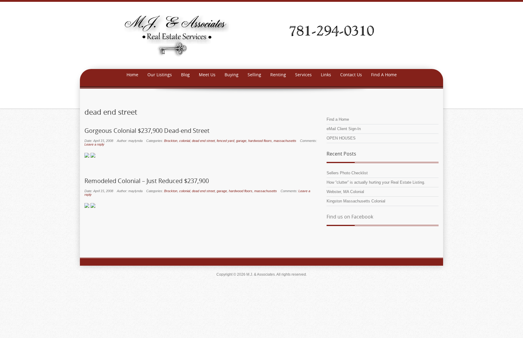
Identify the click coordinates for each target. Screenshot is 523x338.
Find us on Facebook (350, 216)
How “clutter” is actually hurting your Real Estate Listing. (376, 182)
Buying (231, 74)
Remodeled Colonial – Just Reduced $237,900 (146, 181)
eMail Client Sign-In (344, 128)
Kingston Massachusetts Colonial (356, 201)
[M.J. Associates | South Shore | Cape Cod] (261, 35)
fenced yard (225, 141)
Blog (185, 74)
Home (132, 74)
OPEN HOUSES (341, 138)
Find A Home (384, 74)
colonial (184, 141)
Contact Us (351, 74)
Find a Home (338, 119)
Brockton (170, 141)
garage (241, 141)
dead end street (203, 141)
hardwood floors (260, 141)
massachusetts (285, 141)
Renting (278, 74)
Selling (254, 74)
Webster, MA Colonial (345, 191)
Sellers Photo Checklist (347, 173)
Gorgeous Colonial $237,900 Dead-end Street (146, 130)
